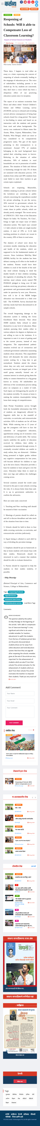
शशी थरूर (18, 892)
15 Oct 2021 (20, 43)
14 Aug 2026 (31, 844)
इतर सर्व (33, 866)
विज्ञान (7, 1103)
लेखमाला (13, 1103)
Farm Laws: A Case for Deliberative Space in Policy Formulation (19, 754)
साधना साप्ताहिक (25, 9)
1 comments (31, 43)
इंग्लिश (27, 1094)
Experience (8, 15)
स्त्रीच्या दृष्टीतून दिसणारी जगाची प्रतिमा (24, 819)
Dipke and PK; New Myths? (22, 840)
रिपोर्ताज (21, 1094)
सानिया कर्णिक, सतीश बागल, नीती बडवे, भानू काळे (19, 904)
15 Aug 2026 (31, 855)
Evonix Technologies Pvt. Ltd (17, 1119)
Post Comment (14, 723)
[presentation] (32, 797)
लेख (17, 910)
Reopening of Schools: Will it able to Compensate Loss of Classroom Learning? (23, 784)
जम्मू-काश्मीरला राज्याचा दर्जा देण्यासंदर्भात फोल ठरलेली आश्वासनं (24, 914)
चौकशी (33, 1114)
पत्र (16, 885)
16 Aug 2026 (31, 833)
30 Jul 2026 (31, 903)
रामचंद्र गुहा (18, 917)
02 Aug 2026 (31, 881)
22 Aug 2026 (31, 811)
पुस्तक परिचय (19, 816)
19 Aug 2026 (31, 822)
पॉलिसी (7, 1116)
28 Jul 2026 (31, 917)
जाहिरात (14, 1114)
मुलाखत (8, 1094)
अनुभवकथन (18, 805)
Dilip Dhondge (9, 43)
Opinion (17, 15)
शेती (33, 1094)
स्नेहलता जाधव (19, 928)
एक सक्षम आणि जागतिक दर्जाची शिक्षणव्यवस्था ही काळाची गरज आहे (23, 889)
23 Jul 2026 (31, 928)
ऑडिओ (24, 1098)
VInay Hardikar (19, 844)
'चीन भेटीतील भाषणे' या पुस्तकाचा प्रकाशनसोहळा (23, 900)
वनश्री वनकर (18, 811)
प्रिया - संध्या (18, 808)
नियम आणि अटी (17, 1116)
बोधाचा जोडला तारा (20, 1055)
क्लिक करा (20, 1082)
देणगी (20, 1114)
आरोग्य (7, 1098)
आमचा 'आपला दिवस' (20, 851)
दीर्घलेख (15, 1094)
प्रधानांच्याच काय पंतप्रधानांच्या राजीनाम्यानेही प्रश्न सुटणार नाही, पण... (24, 925)
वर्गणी (7, 1114)
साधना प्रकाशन (34, 9)
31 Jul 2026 (31, 892)
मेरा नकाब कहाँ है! (19, 829)
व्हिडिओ (31, 1098)
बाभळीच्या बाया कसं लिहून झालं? (23, 877)
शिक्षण (13, 1098)
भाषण (17, 896)
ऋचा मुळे (18, 822)
